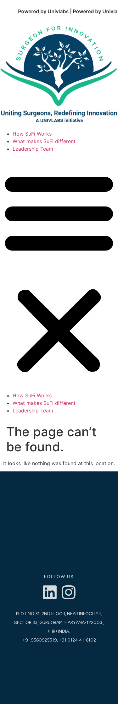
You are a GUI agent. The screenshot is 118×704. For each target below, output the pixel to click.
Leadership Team (33, 149)
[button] (59, 272)
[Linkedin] (50, 592)
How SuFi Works (32, 134)
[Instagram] (68, 592)
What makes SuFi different (44, 141)
